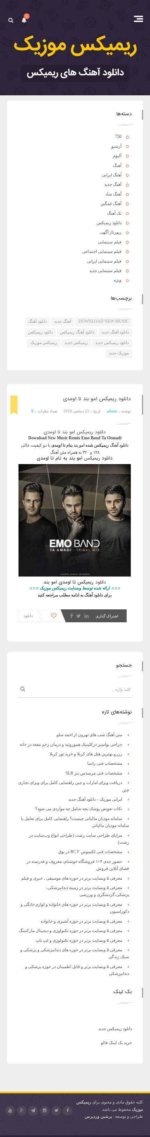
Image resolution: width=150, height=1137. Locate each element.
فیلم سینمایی (109, 242)
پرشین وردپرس (98, 1116)
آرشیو (116, 146)
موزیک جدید (119, 353)
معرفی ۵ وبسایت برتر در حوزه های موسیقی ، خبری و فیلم (71, 878)
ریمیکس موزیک (43, 342)
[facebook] (68, 1111)
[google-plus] (22, 1111)
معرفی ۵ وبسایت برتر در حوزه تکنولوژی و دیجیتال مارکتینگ (70, 930)
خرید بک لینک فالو (116, 1042)
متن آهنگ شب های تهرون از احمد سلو (89, 734)
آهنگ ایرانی (111, 175)
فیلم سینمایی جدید (105, 270)
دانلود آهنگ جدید (115, 332)
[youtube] (10, 1111)
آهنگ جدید (112, 184)
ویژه (117, 280)
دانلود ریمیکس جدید (112, 342)
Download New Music (103, 321)
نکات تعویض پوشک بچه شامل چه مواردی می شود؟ (78, 808)
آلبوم (117, 155)
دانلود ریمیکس (109, 222)
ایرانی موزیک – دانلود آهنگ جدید (95, 799)
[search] (10, 20)
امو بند (79, 445)
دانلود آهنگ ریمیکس (77, 332)
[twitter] (56, 1111)
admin (112, 411)
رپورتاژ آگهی (110, 232)
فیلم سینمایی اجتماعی (101, 251)
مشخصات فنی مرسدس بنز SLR (94, 773)
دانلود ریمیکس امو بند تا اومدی (97, 399)
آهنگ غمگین (110, 203)
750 (118, 136)
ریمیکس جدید (76, 342)
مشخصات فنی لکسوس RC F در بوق (90, 851)
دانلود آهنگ (37, 321)
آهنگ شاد (113, 194)
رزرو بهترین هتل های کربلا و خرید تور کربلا (86, 753)
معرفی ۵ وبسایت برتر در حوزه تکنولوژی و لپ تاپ (79, 940)
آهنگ (117, 165)
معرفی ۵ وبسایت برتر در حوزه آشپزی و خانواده (81, 921)
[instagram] (45, 1111)
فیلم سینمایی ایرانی (104, 261)
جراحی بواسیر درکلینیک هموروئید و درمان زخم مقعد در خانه (71, 744)
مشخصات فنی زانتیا (104, 763)
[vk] (33, 1111)
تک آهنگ (114, 213)
